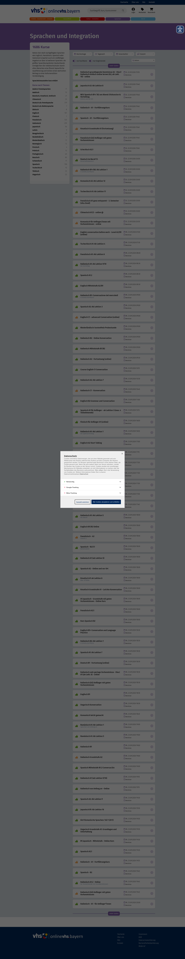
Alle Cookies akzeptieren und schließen (106, 502)
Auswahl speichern (82, 502)
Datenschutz (84, 474)
